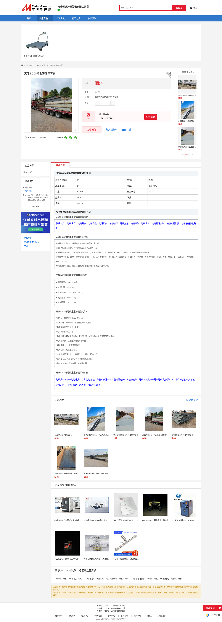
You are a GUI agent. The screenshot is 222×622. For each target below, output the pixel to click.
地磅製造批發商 (118, 605)
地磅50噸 (123, 578)
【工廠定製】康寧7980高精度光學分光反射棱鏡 (73, 559)
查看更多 (35, 206)
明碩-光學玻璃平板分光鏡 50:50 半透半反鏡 (130, 520)
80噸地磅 (164, 578)
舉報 (44, 137)
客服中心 (84, 615)
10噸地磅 (99, 578)
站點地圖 (98, 615)
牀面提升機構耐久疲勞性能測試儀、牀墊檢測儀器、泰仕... (107, 520)
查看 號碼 (28, 191)
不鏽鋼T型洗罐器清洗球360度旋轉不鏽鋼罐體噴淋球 (134, 559)
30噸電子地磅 (75, 578)
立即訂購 (126, 129)
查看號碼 (150, 116)
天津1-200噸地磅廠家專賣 (114, 608)
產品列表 (30, 65)
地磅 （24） (28, 172)
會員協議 (124, 615)
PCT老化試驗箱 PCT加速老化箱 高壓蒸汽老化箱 (191, 520)
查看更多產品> (192, 399)
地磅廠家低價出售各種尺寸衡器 (191, 147)
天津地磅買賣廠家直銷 (187, 95)
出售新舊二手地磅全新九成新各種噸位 (193, 121)
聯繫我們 (71, 615)
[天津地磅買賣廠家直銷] (187, 84)
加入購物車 (111, 129)
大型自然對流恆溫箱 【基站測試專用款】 (100, 559)
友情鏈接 (162, 615)
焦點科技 (114, 619)
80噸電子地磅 (151, 578)
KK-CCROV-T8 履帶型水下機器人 (155, 520)
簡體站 (149, 615)
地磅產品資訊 (102, 605)
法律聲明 (137, 615)
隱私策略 (111, 615)
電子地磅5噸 (111, 578)
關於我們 (58, 615)
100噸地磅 (89, 578)
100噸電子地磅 (137, 578)
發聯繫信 (91, 129)
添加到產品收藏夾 (31, 242)
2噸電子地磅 (176, 578)
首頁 (23, 65)
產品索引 (27, 238)
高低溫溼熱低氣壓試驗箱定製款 (67, 520)
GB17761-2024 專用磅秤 (34, 56)
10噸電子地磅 (60, 578)
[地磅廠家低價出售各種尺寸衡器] (187, 136)
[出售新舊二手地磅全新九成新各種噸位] (187, 110)
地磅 (38, 65)
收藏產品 (31, 137)
